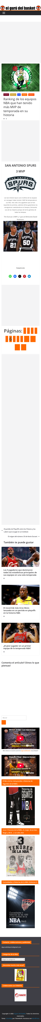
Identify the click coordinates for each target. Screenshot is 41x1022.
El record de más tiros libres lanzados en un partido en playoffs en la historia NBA (19, 610)
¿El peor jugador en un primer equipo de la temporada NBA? (17, 647)
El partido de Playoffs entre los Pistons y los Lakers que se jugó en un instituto (19, 530)
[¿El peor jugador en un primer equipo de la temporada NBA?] (20, 624)
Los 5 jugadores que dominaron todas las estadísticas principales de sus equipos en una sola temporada (20, 572)
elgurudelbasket (25, 751)
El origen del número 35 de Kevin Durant (22, 536)
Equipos (6, 94)
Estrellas (13, 94)
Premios (24, 94)
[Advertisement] (20, 42)
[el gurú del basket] (20, 7)
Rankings (31, 94)
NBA (19, 94)
